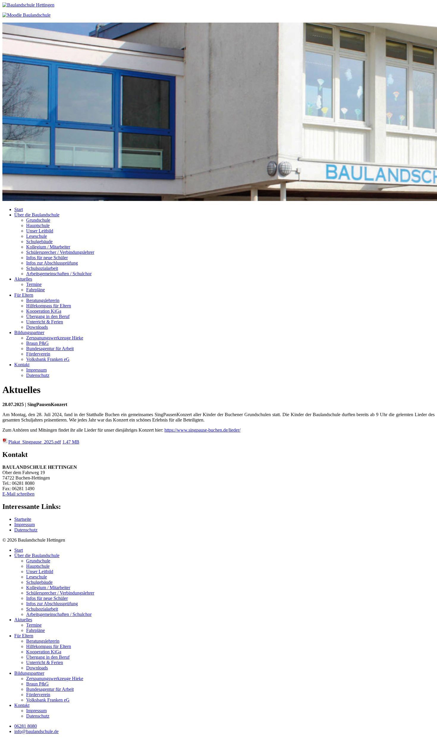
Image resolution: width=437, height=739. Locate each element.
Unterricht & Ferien (44, 321)
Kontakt (21, 364)
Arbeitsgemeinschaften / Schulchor (59, 273)
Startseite (22, 519)
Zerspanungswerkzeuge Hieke (54, 337)
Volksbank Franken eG (48, 359)
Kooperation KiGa (43, 311)
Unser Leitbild (39, 230)
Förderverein (38, 353)
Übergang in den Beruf (48, 316)
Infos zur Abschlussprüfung (52, 262)
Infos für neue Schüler (47, 257)
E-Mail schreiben (18, 493)
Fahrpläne (35, 289)
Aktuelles (23, 279)
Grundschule (38, 220)
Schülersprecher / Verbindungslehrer (60, 252)
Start (18, 209)
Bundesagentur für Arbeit (50, 348)
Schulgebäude (39, 241)
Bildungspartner (29, 332)
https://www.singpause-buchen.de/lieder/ (202, 430)
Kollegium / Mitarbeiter (48, 246)
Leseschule (36, 236)
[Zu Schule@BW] (26, 15)
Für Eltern (23, 295)
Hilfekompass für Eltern (48, 305)
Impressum (36, 369)
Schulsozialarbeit (42, 268)
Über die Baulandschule (36, 214)
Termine (34, 284)
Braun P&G (37, 343)
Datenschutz (37, 375)
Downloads (37, 327)
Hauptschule (38, 225)
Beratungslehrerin (42, 300)
